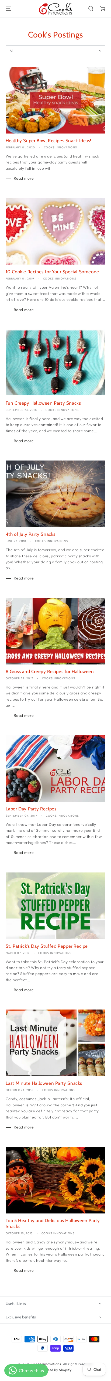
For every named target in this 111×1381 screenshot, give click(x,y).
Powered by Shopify (56, 1370)
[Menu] (8, 8)
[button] (91, 8)
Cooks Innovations (46, 1364)
